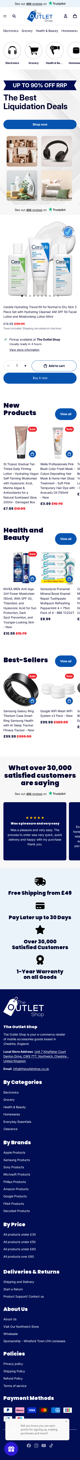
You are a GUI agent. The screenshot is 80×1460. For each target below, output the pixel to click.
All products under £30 (19, 1234)
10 (58, 296)
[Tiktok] (51, 1445)
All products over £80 (18, 1256)
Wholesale (10, 1334)
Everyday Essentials (17, 1121)
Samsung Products (16, 1160)
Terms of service (14, 1386)
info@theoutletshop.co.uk (31, 1069)
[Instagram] (36, 1445)
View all (65, 414)
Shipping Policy (14, 1371)
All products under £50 (19, 1242)
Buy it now (40, 378)
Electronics (10, 30)
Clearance (10, 1129)
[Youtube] (43, 1445)
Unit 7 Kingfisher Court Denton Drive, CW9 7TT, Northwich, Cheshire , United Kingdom (35, 1056)
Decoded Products (16, 1211)
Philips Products (14, 1182)
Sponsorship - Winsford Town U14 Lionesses (34, 1341)
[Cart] (75, 16)
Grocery (27, 30)
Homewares (69, 30)
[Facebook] (28, 1445)
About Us (9, 1319)
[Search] (14, 16)
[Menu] (5, 16)
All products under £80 (19, 1249)
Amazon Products (15, 1189)
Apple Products (14, 1152)
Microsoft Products (16, 1174)
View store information (24, 349)
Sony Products (13, 1167)
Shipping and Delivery (18, 1282)
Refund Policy (13, 1378)
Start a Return (13, 1289)
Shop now (40, 124)
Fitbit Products (13, 1203)
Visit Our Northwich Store (21, 1326)
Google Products (15, 1196)
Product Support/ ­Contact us (23, 1296)
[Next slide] (72, 468)
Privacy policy (13, 1364)
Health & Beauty (47, 30)
